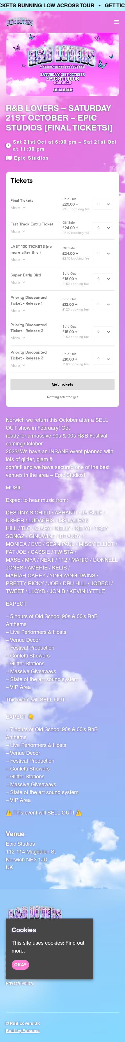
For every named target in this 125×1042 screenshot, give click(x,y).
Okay (20, 964)
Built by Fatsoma (23, 1030)
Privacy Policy (19, 983)
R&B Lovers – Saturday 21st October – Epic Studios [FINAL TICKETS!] (59, 118)
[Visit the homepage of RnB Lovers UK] (20, 22)
